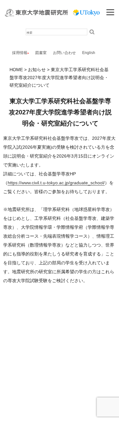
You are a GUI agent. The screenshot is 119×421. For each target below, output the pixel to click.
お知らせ (37, 69)
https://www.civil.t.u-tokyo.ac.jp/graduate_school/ (56, 182)
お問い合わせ (64, 53)
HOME (16, 69)
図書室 (41, 53)
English (88, 53)
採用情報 (19, 53)
